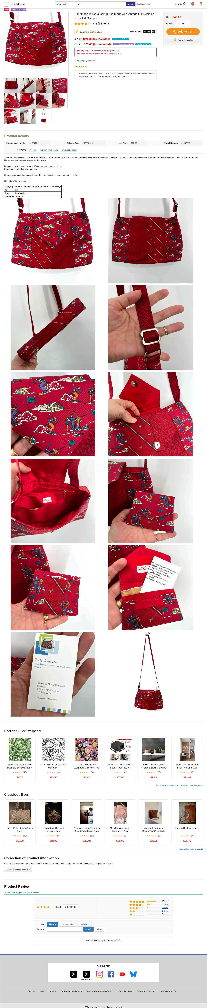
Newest (52, 924)
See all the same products (191, 849)
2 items (165, 908)
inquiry (52, 991)
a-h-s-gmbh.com (17, 4)
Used (113, 44)
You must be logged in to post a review (21, 892)
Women (33, 150)
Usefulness (84, 924)
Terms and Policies (146, 991)
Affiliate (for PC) (168, 991)
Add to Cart (185, 31)
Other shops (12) (84, 60)
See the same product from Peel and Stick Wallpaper (179, 785)
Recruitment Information (99, 991)
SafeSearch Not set (143, 4)
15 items (165, 901)
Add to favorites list (185, 40)
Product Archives (124, 991)
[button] (201, 4)
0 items (165, 914)
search (130, 4)
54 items (70, 906)
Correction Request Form (18, 869)
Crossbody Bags (69, 150)
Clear (99, 929)
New (102, 38)
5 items (165, 904)
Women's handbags (49, 150)
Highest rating (68, 924)
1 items (165, 911)
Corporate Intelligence (71, 991)
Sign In (178, 4)
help (42, 991)
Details (114, 51)
